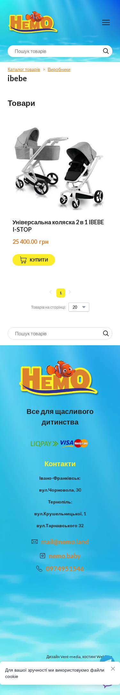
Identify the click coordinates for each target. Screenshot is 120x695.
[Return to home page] (34, 23)
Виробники (59, 69)
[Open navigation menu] (106, 22)
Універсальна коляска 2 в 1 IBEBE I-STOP (58, 226)
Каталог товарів (24, 69)
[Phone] (39, 568)
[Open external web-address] (42, 556)
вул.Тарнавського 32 (60, 525)
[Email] (34, 541)
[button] (106, 51)
